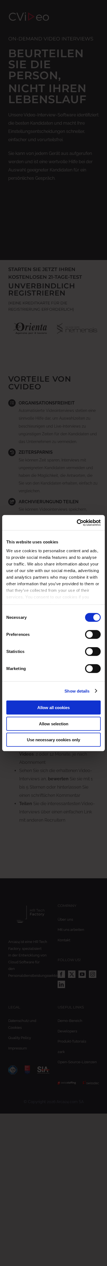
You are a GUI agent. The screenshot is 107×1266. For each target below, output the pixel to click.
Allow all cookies (53, 707)
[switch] (93, 634)
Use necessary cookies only (53, 739)
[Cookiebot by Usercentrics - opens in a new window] (77, 522)
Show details (76, 690)
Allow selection (53, 723)
